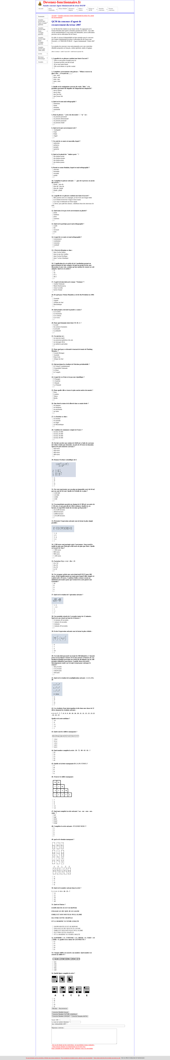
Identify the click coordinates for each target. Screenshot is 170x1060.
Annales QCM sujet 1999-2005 (41, 48)
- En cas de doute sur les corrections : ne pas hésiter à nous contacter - (73, 1045)
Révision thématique (41, 57)
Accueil (40, 8)
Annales (40, 62)
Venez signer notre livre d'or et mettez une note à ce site (107, 1058)
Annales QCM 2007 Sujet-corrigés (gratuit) (42, 22)
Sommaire (41, 16)
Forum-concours (111, 9)
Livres (40, 54)
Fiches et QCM (91, 9)
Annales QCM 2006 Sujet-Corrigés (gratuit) (41, 31)
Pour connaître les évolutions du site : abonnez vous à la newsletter (72, 1048)
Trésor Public (63, 8)
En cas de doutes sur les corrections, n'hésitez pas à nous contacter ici (43, 1058)
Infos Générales (52, 9)
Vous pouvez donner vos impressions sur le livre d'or (68, 1046)
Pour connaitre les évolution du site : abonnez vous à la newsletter (77, 1058)
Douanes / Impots (72, 9)
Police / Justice (81, 9)
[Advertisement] (104, 19)
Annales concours (101, 9)
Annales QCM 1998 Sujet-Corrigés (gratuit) (41, 41)
